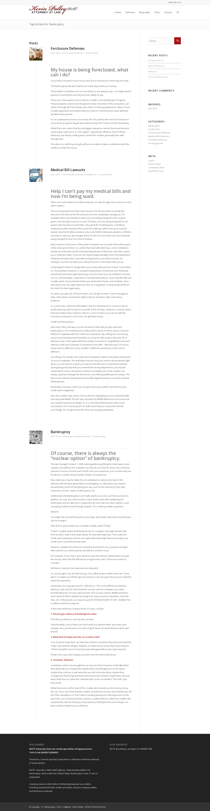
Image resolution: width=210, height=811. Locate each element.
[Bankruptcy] (35, 437)
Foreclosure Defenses (73, 53)
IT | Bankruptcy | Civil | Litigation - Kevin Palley (62, 807)
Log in (151, 160)
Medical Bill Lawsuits (68, 169)
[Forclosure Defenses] (35, 54)
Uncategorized (90, 174)
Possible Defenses (82, 436)
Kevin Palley (93, 53)
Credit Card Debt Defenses (158, 77)
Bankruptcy (60, 432)
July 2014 (152, 108)
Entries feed (154, 163)
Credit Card (153, 129)
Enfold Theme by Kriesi (95, 807)
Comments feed (156, 167)
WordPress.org (155, 170)
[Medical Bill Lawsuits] (35, 175)
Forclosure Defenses (67, 48)
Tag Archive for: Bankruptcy (46, 24)
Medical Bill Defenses (73, 174)
